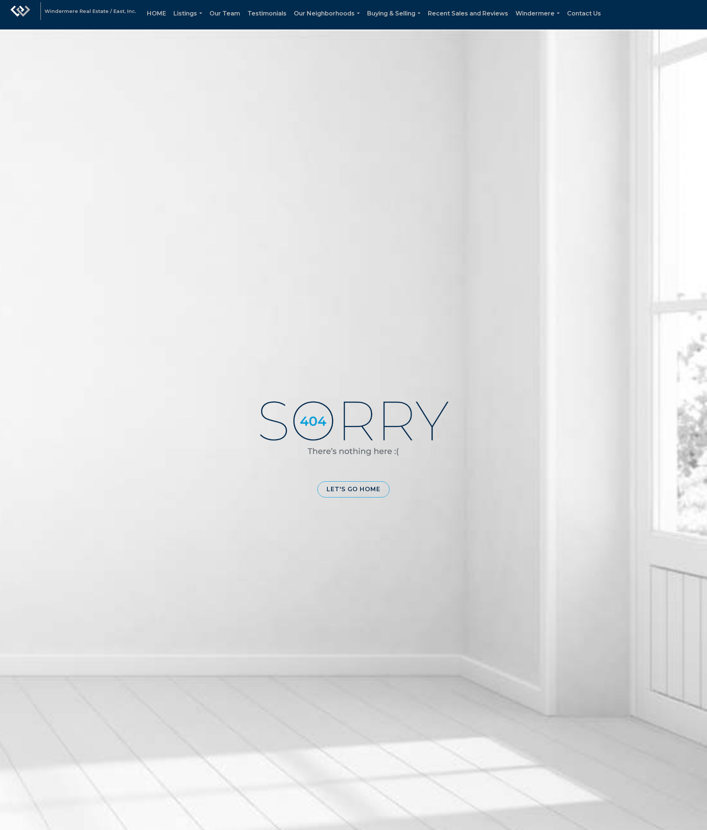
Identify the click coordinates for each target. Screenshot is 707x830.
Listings (189, 19)
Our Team (225, 13)
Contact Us (584, 13)
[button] (353, 489)
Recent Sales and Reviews (468, 13)
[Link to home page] (20, 14)
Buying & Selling (395, 19)
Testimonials (266, 13)
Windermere (539, 19)
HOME (156, 13)
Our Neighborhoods (328, 19)
